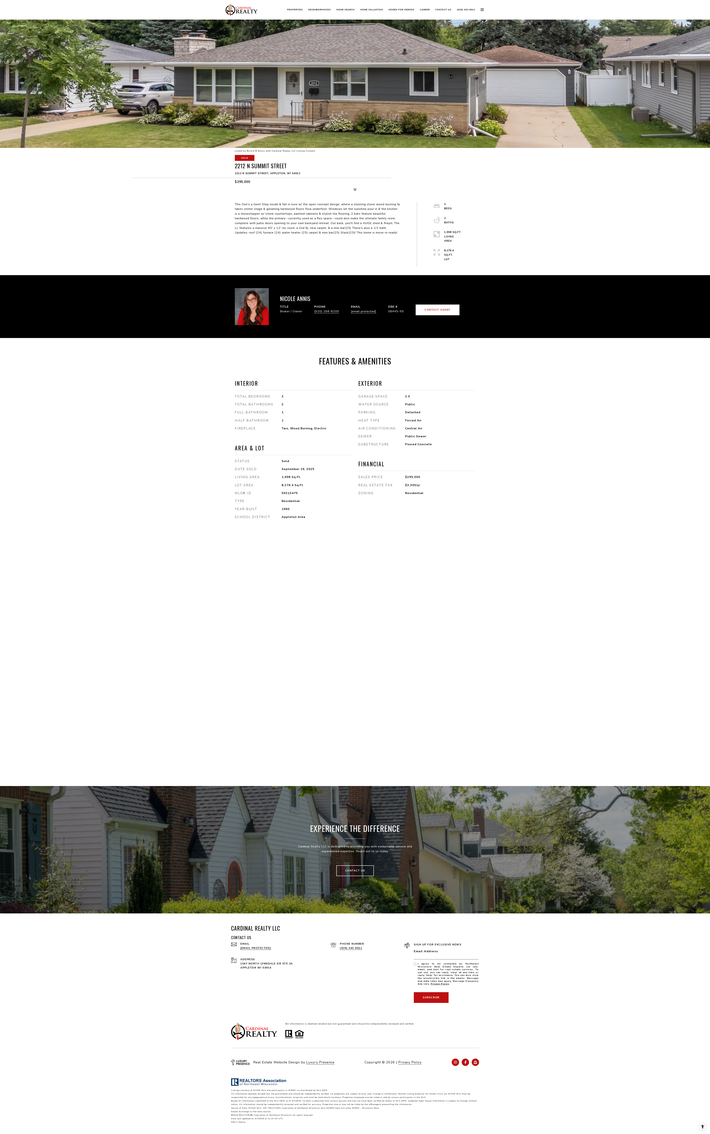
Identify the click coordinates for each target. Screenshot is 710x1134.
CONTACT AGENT (438, 310)
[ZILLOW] (475, 1062)
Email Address (426, 951)
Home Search (345, 9)
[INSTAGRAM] (455, 1062)
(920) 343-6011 (466, 9)
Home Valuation (371, 9)
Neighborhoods (319, 9)
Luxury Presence (320, 1062)
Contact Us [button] (355, 870)
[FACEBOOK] (465, 1062)
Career (425, 9)
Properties (295, 9)
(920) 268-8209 (326, 311)
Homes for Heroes (401, 9)
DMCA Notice (238, 1122)
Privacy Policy (440, 983)
